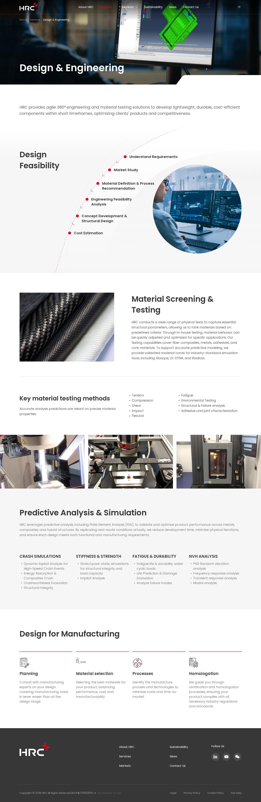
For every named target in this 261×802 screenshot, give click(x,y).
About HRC (85, 7)
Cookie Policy (215, 793)
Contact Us (191, 7)
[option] (130, 462)
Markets (128, 7)
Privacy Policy (192, 793)
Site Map (236, 793)
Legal (173, 793)
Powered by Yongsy (110, 793)
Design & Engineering (56, 20)
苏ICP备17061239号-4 (83, 793)
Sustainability (153, 7)
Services (106, 7)
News (172, 7)
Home (23, 20)
